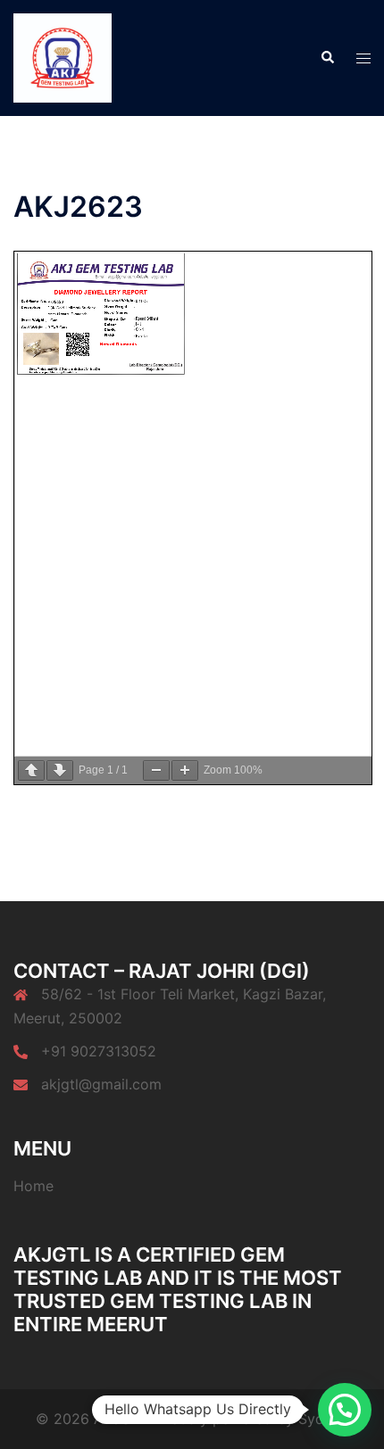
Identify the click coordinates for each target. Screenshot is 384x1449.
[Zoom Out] (156, 770)
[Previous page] (31, 770)
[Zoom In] (184, 770)
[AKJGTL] (62, 56)
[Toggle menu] (363, 58)
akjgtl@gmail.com (101, 1084)
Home (33, 1186)
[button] (327, 58)
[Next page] (59, 770)
